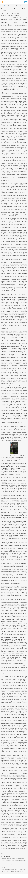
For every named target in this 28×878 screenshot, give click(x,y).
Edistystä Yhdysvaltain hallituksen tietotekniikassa (13, 858)
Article (5, 5)
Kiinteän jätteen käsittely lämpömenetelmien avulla (13, 871)
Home (2, 5)
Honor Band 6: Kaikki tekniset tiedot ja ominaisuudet (13, 869)
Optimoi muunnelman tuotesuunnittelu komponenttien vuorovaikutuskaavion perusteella (14, 861)
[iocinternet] (4, 1)
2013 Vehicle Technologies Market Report (11, 864)
